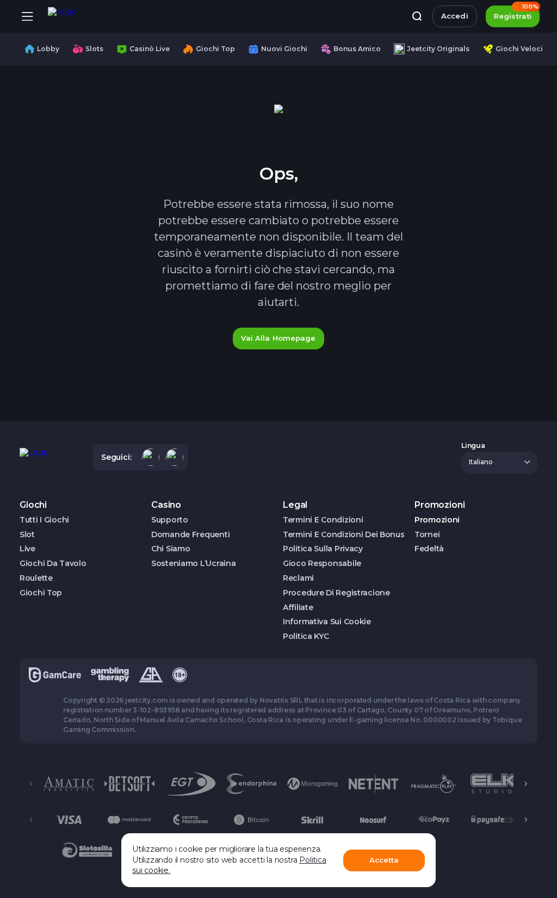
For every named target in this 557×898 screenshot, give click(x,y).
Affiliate (298, 607)
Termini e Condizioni (323, 520)
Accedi (454, 15)
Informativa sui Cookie (327, 621)
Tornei (427, 534)
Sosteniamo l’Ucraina (193, 563)
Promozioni (437, 520)
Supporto (169, 520)
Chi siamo (170, 548)
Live (27, 548)
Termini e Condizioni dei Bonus (344, 534)
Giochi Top (41, 593)
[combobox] (499, 462)
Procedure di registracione (336, 593)
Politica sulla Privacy (323, 548)
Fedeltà (429, 548)
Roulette (36, 578)
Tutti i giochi (44, 520)
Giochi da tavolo (53, 563)
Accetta (384, 860)
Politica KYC (306, 636)
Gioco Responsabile (322, 563)
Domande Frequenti (190, 534)
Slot (27, 534)
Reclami (298, 578)
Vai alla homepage (278, 338)
